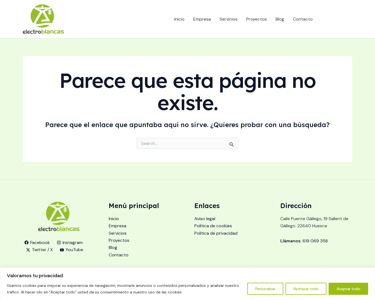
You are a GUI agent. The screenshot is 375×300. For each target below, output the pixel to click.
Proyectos (256, 19)
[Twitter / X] (341, 19)
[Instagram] (333, 19)
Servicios (228, 19)
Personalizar (265, 288)
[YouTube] (349, 19)
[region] (187, 283)
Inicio (179, 19)
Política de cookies (213, 226)
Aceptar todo (348, 288)
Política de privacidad (215, 233)
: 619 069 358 (304, 241)
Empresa (202, 19)
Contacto (303, 19)
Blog (280, 19)
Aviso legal (204, 219)
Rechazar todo (306, 288)
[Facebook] (325, 19)
